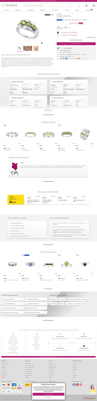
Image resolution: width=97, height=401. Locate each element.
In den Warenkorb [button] (76, 44)
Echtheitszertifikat (13, 339)
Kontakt (31, 396)
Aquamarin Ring (52, 367)
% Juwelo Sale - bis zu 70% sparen (73, 303)
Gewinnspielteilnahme (13, 343)
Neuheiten (42, 10)
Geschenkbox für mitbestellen (69, 35)
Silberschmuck (54, 303)
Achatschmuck (28, 363)
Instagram (80, 384)
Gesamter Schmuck (5, 363)
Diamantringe (4, 373)
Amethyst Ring (52, 365)
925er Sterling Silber (27, 89)
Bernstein (75, 369)
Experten (37, 341)
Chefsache (25, 92)
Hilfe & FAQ (13, 351)
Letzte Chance (55, 10)
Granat (74, 373)
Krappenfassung (80, 89)
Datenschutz (13, 396)
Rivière (11, 92)
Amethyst (75, 365)
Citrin (74, 371)
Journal (36, 349)
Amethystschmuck (29, 365)
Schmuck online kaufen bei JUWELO (58, 299)
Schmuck (7, 10)
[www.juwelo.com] (92, 398)
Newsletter (36, 347)
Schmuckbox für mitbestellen (69, 32)
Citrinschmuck (28, 371)
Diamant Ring (52, 371)
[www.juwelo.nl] (87, 398)
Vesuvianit (53, 85)
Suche (71, 5)
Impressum (25, 396)
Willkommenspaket (13, 341)
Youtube (77, 384)
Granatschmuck (28, 375)
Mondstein (75, 375)
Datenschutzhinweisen (47, 391)
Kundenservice (13, 337)
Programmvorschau (36, 345)
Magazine (37, 343)
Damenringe (85, 299)
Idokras (65, 85)
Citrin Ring (51, 369)
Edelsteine (18, 10)
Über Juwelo (36, 337)
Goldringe (3, 375)
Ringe (79, 299)
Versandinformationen (13, 349)
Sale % (66, 10)
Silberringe (61, 303)
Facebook (74, 384)
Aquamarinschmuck (29, 367)
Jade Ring (51, 375)
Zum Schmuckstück (48, 115)
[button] (79, 6)
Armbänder (3, 367)
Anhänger (3, 365)
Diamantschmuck (29, 373)
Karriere (3, 396)
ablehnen (52, 389)
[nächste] (94, 138)
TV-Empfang (13, 345)
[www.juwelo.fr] (85, 398)
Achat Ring (51, 363)
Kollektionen (30, 10)
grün (52, 92)
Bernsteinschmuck (29, 369)
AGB (7, 396)
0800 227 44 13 (64, 350)
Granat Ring (51, 373)
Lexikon (77, 10)
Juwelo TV (89, 10)
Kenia (64, 92)
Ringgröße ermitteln (13, 353)
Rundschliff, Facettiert (68, 89)
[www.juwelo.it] (95, 398)
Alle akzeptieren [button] (48, 394)
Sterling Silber (13, 89)
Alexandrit (75, 363)
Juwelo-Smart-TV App (13, 347)
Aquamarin (75, 367)
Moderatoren (36, 339)
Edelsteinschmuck (72, 299)
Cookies (19, 396)
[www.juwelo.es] (90, 398)
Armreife (3, 369)
